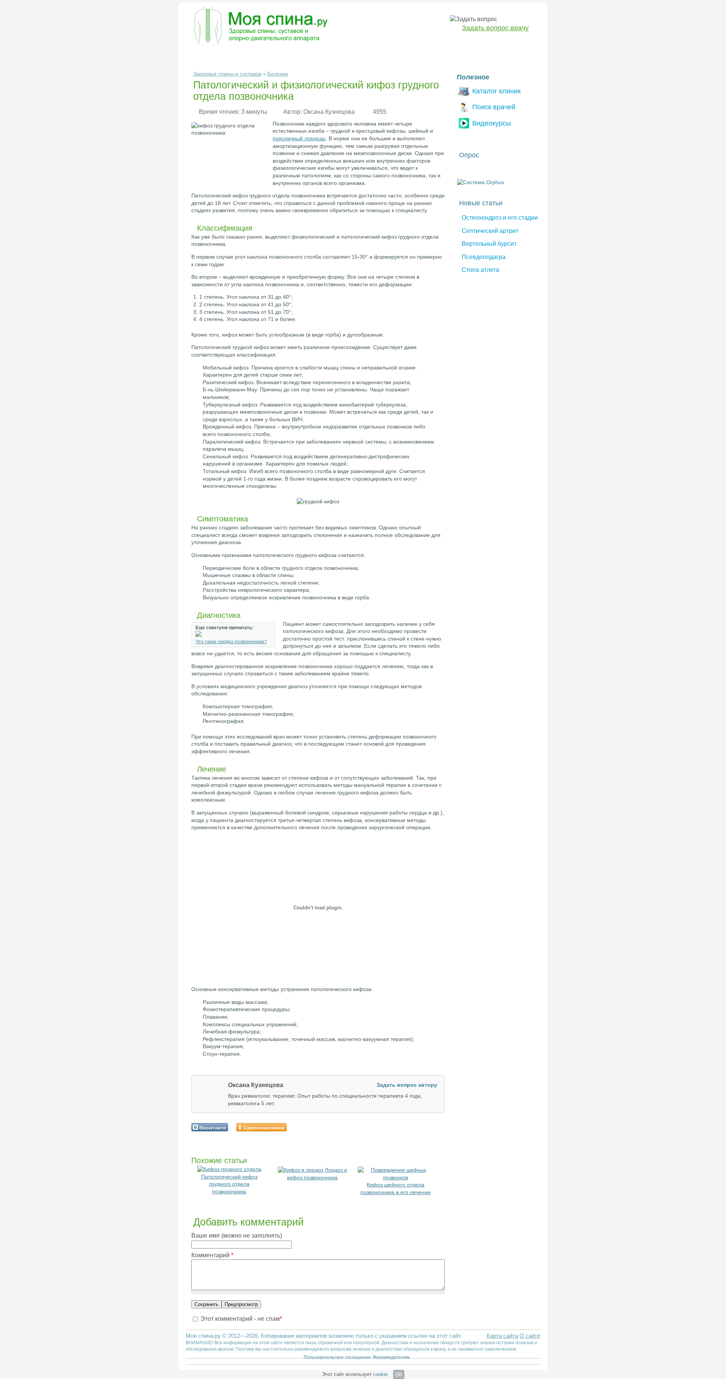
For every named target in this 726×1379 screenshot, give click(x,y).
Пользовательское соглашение (337, 1357)
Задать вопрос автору (407, 1085)
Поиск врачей (493, 106)
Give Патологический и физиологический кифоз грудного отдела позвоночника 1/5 (295, 1127)
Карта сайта (502, 1335)
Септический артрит (490, 231)
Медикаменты (321, 55)
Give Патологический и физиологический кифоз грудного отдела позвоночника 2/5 (302, 1127)
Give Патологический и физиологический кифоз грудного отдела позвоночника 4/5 (315, 1127)
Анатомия (363, 55)
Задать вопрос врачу (495, 28)
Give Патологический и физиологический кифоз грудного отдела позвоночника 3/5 (308, 1127)
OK (399, 1374)
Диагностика (241, 55)
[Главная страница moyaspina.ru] (259, 26)
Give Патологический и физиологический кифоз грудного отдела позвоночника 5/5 (321, 1127)
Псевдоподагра (484, 257)
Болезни (202, 55)
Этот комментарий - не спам (241, 1318)
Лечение (281, 55)
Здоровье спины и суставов (227, 74)
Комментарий (212, 1255)
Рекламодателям (391, 1357)
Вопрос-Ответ (435, 55)
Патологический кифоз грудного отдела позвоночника (229, 1184)
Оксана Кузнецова (329, 112)
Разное (396, 55)
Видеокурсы (491, 123)
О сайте (530, 1335)
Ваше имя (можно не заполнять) (236, 1235)
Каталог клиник (496, 91)
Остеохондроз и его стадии (500, 217)
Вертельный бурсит (489, 243)
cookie (380, 1374)
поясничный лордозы (299, 138)
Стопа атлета (480, 270)
